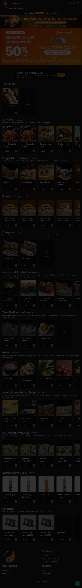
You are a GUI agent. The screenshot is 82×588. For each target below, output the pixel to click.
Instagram (6, 570)
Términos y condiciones (50, 558)
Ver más (21, 84)
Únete (61, 75)
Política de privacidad (49, 561)
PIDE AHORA (40, 13)
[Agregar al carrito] (16, 113)
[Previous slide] (1, 21)
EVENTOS (56, 13)
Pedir (43, 570)
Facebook (5, 573)
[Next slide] (81, 21)
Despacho (45, 556)
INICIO (25, 13)
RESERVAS (48, 13)
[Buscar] (70, 3)
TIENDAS (31, 13)
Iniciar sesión (46, 573)
